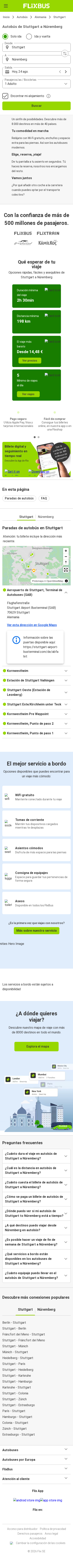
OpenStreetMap (55, 580)
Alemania (40, 17)
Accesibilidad (38, 1538)
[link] (36, 1066)
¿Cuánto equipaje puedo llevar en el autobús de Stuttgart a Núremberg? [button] (31, 1275)
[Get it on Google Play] (26, 1500)
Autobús (22, 17)
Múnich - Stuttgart (15, 1352)
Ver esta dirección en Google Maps (32, 625)
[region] (36, 565)
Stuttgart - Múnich (15, 1346)
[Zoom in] (66, 551)
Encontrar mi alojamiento (27, 96)
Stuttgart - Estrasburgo (18, 1405)
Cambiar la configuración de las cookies (40, 1543)
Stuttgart (59, 17)
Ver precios (29, 360)
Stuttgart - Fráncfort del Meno (23, 1340)
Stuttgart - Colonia (15, 1393)
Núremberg (46, 517)
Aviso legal (51, 1533)
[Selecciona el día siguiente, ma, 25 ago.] (65, 71)
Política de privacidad (53, 1528)
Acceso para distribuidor (22, 1528)
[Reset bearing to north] (66, 562)
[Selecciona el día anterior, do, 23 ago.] (60, 71)
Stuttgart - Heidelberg (17, 1370)
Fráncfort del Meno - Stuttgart (23, 1334)
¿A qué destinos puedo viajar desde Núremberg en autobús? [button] (30, 1228)
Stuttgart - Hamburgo (17, 1381)
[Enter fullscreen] (66, 570)
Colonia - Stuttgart (15, 1423)
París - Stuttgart (13, 1411)
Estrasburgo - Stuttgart (18, 1434)
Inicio (6, 17)
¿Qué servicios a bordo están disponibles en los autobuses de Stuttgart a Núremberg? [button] (28, 1258)
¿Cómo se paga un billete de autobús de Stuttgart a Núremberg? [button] (34, 1199)
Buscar (37, 106)
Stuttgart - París (13, 1364)
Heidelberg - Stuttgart (17, 1358)
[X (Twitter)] (39, 1519)
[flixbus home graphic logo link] (36, 5)
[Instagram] (36, 1519)
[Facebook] (34, 1519)
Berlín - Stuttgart (14, 1322)
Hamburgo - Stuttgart (17, 1417)
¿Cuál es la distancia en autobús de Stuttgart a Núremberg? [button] (30, 1170)
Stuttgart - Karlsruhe (16, 1375)
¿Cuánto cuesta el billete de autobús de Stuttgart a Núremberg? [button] (34, 1185)
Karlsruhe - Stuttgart (16, 1387)
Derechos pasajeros (30, 1533)
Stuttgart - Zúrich (14, 1399)
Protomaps (38, 580)
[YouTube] (37, 1519)
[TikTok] (40, 1519)
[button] (36, 47)
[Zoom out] (66, 556)
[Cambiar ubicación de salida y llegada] (64, 53)
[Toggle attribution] (66, 581)
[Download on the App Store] (51, 1500)
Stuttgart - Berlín (14, 1328)
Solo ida (16, 36)
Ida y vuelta (42, 36)
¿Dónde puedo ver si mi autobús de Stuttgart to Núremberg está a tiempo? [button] (34, 1213)
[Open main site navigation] (5, 5)
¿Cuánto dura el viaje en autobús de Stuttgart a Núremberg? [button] (31, 1156)
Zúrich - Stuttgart (14, 1429)
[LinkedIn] (38, 1519)
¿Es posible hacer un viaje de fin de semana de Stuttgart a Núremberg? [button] (31, 1242)
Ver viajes (28, 394)
